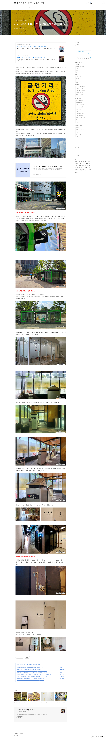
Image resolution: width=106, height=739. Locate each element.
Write (30, 8)
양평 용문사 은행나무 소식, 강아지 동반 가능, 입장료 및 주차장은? (32, 672)
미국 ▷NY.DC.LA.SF (80, 113)
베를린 (89, 161)
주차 (76, 171)
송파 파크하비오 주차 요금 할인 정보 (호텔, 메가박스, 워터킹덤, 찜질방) (33, 674)
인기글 (80, 151)
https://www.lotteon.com (23, 55)
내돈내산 (80, 169)
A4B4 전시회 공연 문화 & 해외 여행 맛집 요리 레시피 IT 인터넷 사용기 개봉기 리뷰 (33, 714)
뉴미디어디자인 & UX (80, 129)
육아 (83, 167)
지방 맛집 (77, 80)
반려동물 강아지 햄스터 (80, 88)
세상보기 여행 (20, 664)
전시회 (88, 167)
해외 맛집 (77, 82)
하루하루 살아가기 (79, 92)
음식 (84, 169)
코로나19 (80, 167)
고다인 (80, 163)
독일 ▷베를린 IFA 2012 (80, 117)
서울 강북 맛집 (78, 78)
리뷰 (84, 163)
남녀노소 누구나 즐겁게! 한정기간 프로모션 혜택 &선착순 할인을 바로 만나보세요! (36, 59)
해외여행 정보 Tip (79, 122)
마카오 (76, 167)
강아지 (76, 172)
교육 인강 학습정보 (79, 94)
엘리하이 (79, 165)
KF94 (90, 165)
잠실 (87, 165)
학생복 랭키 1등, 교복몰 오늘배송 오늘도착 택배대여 (32, 46)
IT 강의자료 (78, 127)
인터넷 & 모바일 (78, 125)
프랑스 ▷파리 (78, 119)
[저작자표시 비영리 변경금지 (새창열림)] (32, 657)
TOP (91, 734)
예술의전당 (84, 165)
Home (15, 8)
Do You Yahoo (79, 96)
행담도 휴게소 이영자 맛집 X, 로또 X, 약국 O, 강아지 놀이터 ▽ (31, 678)
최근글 (76, 151)
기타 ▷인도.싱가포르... (80, 121)
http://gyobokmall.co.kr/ (22, 44)
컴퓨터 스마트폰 (79, 131)
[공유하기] (20, 657)
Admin (23, 8)
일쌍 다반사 (77, 84)
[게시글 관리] (22, 657)
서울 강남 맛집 (78, 76)
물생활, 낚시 (78, 70)
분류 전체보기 (78, 62)
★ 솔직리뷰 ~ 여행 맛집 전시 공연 (29, 3)
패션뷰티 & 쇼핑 (79, 102)
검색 (87, 3)
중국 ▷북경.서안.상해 (80, 104)
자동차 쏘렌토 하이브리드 (80, 90)
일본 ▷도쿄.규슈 (79, 109)
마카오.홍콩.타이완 (79, 106)
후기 (86, 167)
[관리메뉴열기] (103, 2)
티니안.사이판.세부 (79, 115)
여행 (76, 161)
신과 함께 (77, 64)
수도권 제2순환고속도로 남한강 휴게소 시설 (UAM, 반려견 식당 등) (32, 671)
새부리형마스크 (80, 171)
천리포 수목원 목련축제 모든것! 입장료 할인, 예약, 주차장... (30, 680)
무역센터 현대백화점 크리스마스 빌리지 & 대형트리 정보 (30, 667)
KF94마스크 (88, 163)
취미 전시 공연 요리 (79, 66)
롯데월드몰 (80, 161)
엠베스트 (85, 171)
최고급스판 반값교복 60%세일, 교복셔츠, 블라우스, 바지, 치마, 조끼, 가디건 (36, 49)
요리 (76, 165)
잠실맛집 (77, 169)
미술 (86, 169)
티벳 (77, 111)
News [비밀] (78, 134)
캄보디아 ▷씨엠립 (79, 108)
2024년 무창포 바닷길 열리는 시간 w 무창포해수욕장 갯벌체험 (31, 676)
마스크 (86, 161)
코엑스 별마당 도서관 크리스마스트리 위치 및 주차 (28, 669)
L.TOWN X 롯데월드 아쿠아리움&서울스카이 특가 (31, 57)
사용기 (89, 169)
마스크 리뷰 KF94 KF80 (80, 86)
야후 (89, 171)
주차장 (77, 72)
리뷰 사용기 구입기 (79, 68)
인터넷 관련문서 (79, 132)
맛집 (76, 74)
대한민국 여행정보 (28, 664)
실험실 (77, 136)
